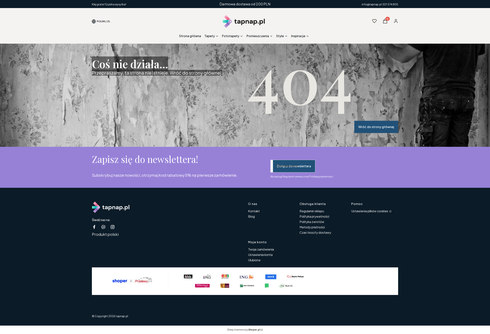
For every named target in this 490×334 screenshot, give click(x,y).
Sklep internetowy (243, 329)
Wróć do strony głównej (376, 127)
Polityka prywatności (314, 216)
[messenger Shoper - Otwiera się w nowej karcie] (103, 227)
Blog (251, 216)
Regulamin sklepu (312, 211)
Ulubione (254, 260)
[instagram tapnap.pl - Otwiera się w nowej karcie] (112, 227)
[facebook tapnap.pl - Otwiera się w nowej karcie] (94, 227)
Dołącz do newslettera (294, 166)
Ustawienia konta (260, 255)
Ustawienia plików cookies (370, 211)
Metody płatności (312, 227)
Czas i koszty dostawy (315, 232)
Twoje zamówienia (261, 249)
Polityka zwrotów (312, 222)
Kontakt (254, 211)
